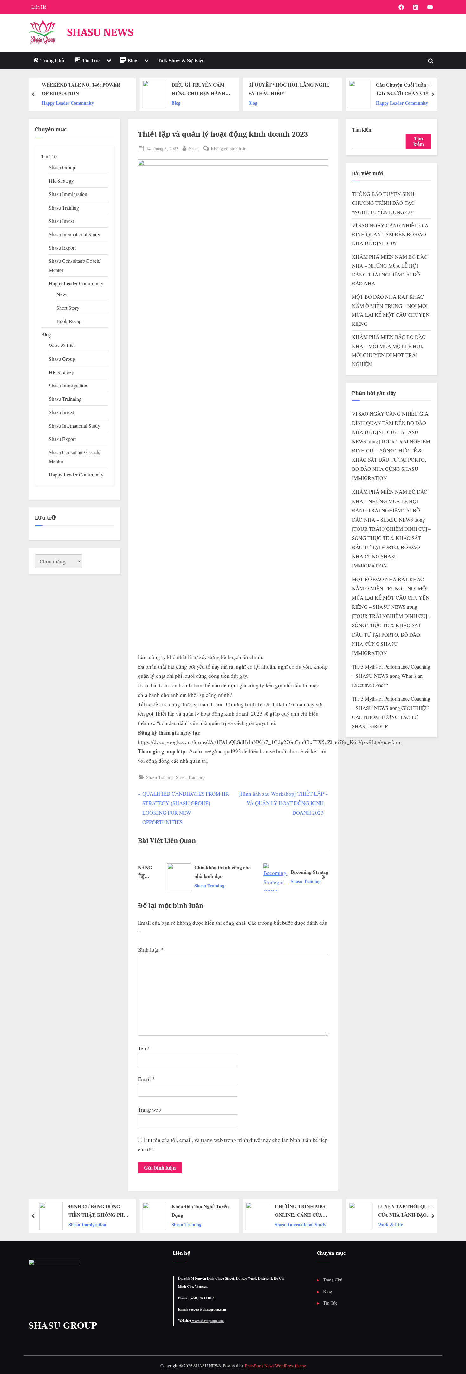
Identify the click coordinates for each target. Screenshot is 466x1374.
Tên (144, 1048)
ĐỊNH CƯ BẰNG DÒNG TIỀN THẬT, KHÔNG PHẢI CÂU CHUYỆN (98, 1211)
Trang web (149, 1109)
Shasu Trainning (190, 777)
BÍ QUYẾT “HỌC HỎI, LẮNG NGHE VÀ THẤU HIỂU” (227, 89)
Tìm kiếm (362, 129)
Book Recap (68, 321)
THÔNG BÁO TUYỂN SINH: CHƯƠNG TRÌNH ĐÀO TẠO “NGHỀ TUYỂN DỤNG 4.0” (384, 203)
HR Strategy (61, 180)
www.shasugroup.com (207, 1320)
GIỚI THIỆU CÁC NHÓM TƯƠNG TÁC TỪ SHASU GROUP (390, 717)
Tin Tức (49, 156)
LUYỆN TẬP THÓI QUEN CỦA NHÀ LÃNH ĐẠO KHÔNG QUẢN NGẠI (406, 1211)
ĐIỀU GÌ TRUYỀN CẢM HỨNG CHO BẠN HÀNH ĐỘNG (137, 89)
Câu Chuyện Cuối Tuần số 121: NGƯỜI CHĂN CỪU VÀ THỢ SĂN (345, 89)
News (62, 294)
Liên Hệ (38, 7)
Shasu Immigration (68, 194)
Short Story (67, 307)
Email (146, 1079)
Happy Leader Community (340, 102)
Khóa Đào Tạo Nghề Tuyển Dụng (200, 1210)
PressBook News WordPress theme (275, 1366)
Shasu (194, 148)
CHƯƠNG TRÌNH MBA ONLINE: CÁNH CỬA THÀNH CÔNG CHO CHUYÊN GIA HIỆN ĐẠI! (303, 1211)
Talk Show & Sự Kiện (181, 60)
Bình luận (151, 949)
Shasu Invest (61, 220)
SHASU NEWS (100, 32)
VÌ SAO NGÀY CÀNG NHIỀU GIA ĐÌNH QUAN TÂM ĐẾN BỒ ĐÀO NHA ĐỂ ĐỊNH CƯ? (390, 234)
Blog (114, 102)
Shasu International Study (74, 234)
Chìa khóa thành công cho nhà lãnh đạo (204, 871)
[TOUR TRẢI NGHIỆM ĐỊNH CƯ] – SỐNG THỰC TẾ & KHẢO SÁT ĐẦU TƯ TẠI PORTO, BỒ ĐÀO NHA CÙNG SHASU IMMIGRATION (391, 460)
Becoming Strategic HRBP (300, 871)
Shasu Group (62, 167)
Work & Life (61, 345)
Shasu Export (62, 247)
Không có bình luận (228, 148)
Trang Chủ (332, 1280)
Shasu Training (159, 777)
